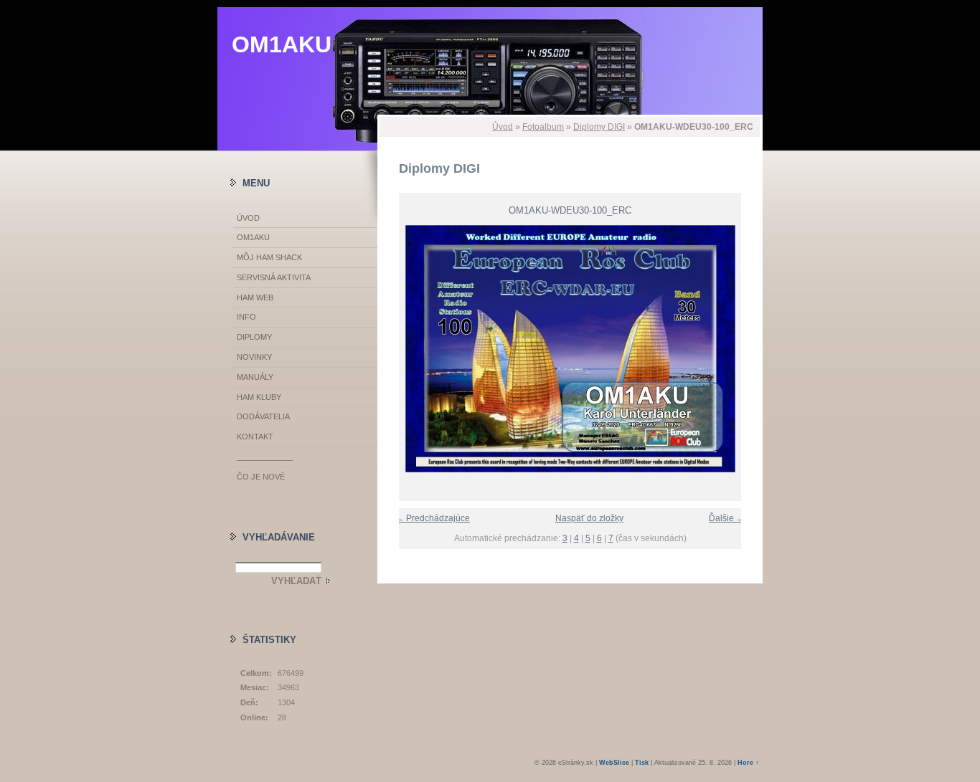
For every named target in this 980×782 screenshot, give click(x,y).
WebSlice (614, 762)
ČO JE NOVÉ (261, 476)
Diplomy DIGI (599, 127)
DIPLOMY (254, 337)
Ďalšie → (727, 518)
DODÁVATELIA (263, 416)
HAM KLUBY (259, 397)
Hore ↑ (748, 762)
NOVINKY (254, 357)
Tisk (642, 762)
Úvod (502, 127)
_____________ (265, 456)
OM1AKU (281, 44)
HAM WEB (255, 297)
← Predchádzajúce (432, 518)
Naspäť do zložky (589, 518)
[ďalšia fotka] (739, 348)
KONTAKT (255, 436)
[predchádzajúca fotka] (401, 348)
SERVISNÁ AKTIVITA (274, 277)
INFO (246, 317)
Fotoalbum (543, 127)
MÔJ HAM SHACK (269, 257)
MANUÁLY (255, 377)
